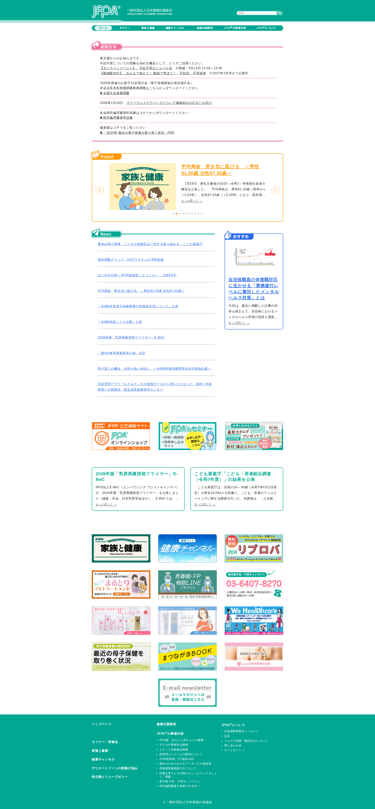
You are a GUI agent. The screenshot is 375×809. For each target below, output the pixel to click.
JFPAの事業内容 (235, 28)
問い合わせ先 (233, 745)
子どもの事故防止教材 (173, 744)
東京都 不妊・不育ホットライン (180, 781)
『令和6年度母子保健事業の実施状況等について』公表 (138, 306)
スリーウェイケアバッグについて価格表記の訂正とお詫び (169, 103)
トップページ (102, 724)
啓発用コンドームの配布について (181, 754)
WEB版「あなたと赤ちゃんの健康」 (182, 740)
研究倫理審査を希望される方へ (179, 786)
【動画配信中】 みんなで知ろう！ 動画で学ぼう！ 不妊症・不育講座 (153, 73)
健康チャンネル (175, 28)
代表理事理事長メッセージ (241, 731)
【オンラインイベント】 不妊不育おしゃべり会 (136, 68)
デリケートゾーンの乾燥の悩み (115, 768)
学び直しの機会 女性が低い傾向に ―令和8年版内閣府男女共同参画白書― (154, 368)
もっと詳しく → (207, 200)
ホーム (103, 28)
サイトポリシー (234, 750)
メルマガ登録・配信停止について (246, 740)
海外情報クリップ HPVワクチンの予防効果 (131, 259)
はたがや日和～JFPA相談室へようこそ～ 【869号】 (137, 275)
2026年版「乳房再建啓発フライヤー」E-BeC (131, 337)
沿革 (227, 736)
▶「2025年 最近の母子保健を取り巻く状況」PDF (137, 132)
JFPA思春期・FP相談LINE (176, 758)
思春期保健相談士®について (177, 768)
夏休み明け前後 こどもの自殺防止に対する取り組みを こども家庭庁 (150, 244)
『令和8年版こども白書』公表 (120, 321)
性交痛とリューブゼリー (110, 776)
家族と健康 (148, 28)
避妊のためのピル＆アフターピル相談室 (185, 763)
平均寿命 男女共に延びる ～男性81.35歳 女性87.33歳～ (141, 290)
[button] (100, 190)
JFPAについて (266, 28)
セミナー (125, 28)
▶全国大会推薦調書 (114, 93)
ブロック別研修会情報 (173, 749)
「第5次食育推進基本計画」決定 (122, 353)
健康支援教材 (205, 28)
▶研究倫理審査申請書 (116, 117)
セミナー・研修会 (105, 741)
